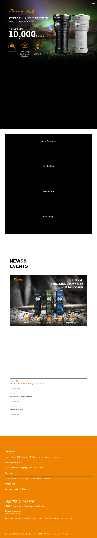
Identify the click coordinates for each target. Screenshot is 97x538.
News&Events (12, 462)
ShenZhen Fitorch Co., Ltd (31, 534)
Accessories (54, 457)
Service (9, 473)
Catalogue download (41, 478)
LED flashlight (22, 457)
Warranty (28, 478)
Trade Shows (38, 468)
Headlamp (33, 457)
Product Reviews (11, 468)
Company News (25, 468)
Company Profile (11, 489)
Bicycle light (43, 457)
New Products (10, 457)
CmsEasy (66, 534)
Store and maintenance (14, 478)
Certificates (23, 489)
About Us (10, 484)
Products (10, 451)
